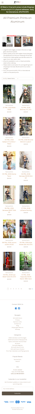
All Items (17, 343)
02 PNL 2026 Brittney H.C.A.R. (26, 108)
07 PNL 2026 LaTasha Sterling (26, 209)
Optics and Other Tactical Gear (17, 341)
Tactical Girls (17, 359)
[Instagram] (19, 308)
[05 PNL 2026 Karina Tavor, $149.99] (9, 160)
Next (30, 289)
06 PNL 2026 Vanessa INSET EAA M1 (9, 210)
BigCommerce (20, 407)
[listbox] (13, 78)
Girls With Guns (17, 318)
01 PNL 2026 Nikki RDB (9, 108)
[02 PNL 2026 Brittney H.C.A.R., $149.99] (26, 94)
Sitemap (17, 329)
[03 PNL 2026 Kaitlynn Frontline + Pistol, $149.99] (9, 126)
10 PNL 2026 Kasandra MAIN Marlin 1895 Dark (26, 277)
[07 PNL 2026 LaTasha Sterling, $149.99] (26, 194)
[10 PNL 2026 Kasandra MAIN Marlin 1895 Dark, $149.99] (26, 261)
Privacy (17, 320)
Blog (17, 325)
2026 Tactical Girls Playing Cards (17, 339)
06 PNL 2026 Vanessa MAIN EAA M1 (25, 176)
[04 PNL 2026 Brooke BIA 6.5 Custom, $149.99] (26, 126)
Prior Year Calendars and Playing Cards (17, 351)
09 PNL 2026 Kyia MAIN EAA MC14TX (25, 243)
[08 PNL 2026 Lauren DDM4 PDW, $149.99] (9, 229)
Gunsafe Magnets (17, 345)
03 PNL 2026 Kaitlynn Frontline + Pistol (9, 142)
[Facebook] (16, 308)
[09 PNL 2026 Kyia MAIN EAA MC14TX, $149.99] (26, 229)
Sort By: (5, 78)
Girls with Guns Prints (17, 347)
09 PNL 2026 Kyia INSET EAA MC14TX (9, 276)
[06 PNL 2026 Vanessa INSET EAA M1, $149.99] (9, 194)
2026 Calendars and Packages (17, 338)
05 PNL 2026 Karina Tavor (9, 175)
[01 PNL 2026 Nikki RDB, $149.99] (9, 94)
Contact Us (17, 323)
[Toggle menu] (2, 2)
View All (17, 361)
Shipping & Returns (17, 327)
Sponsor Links (17, 322)
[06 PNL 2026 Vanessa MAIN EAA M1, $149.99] (26, 160)
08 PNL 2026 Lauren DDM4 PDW (9, 243)
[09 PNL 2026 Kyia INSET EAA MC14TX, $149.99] (9, 261)
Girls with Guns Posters (17, 349)
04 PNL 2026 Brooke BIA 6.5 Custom (25, 141)
